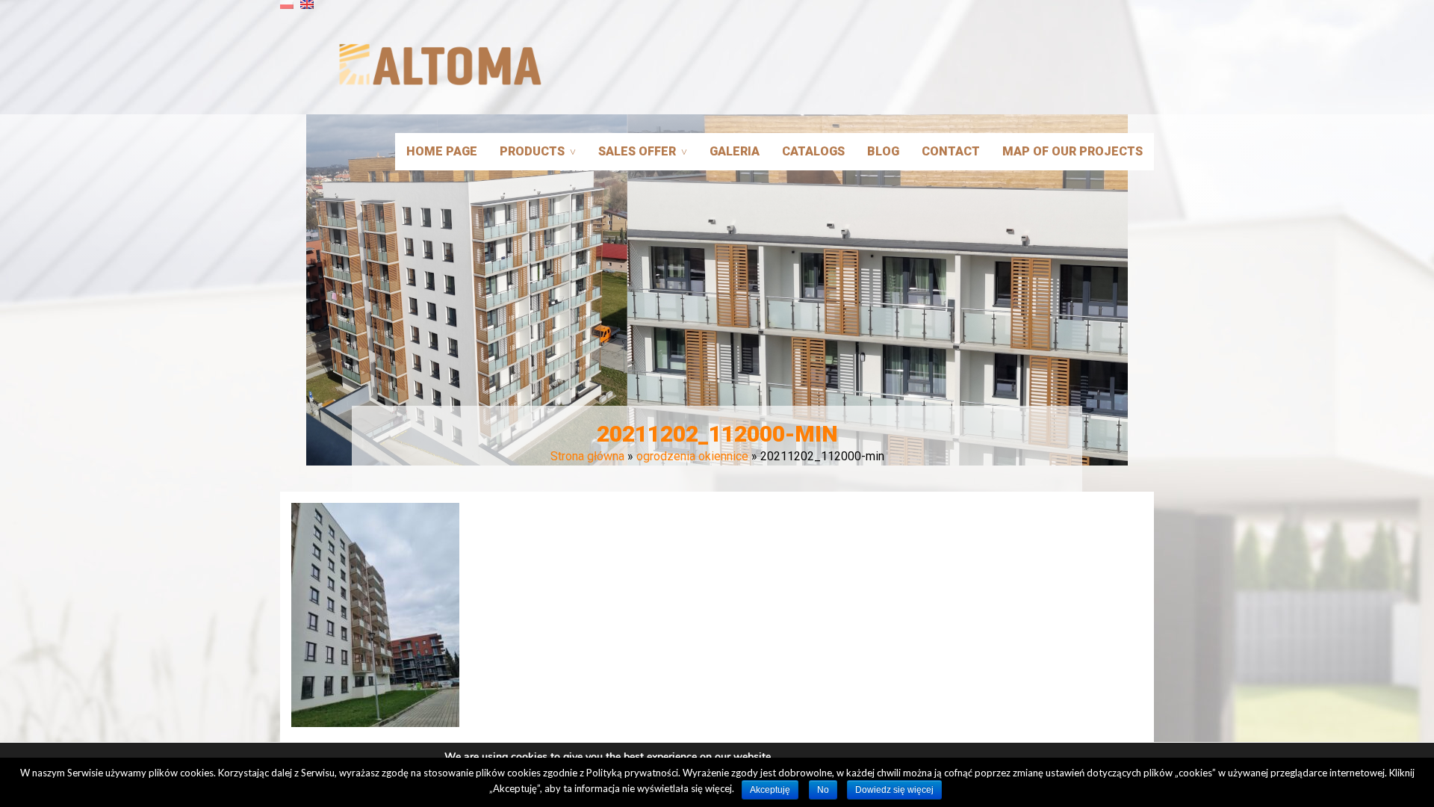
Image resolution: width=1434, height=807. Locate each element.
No (823, 790)
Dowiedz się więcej (894, 790)
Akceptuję (770, 790)
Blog (883, 151)
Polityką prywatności (632, 773)
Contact (951, 151)
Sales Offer (637, 151)
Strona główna (587, 456)
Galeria (735, 151)
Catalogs (813, 151)
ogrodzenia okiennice (692, 456)
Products (532, 151)
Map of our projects (1072, 151)
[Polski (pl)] (287, 10)
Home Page (441, 151)
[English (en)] (307, 10)
